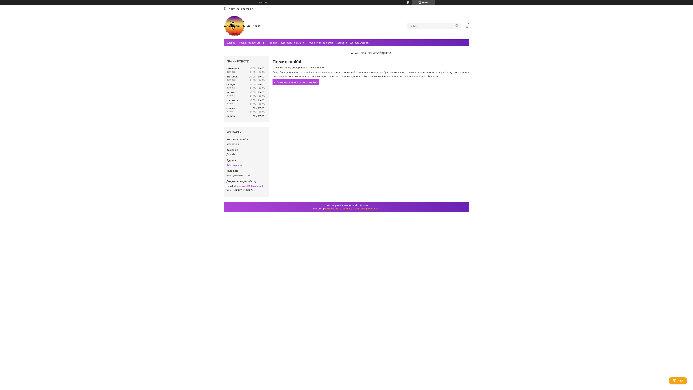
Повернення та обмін (320, 42)
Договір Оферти (359, 42)
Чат (680, 380)
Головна (230, 42)
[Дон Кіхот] (234, 25)
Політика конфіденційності (366, 208)
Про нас (272, 42)
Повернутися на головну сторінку (297, 82)
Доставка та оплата (292, 42)
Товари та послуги (250, 42)
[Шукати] (457, 26)
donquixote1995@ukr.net (248, 186)
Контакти (341, 42)
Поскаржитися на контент (337, 208)
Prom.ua (364, 205)
